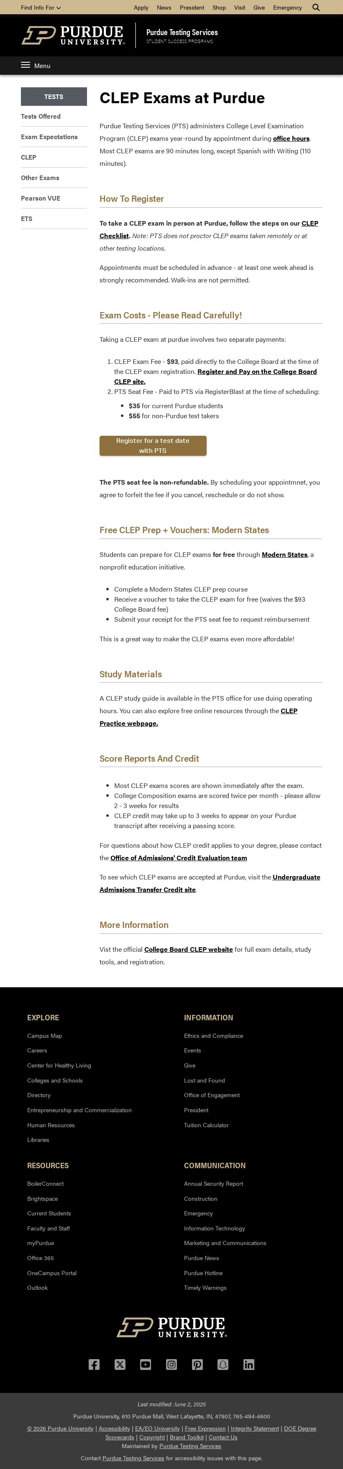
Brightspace (42, 1198)
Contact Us (223, 1437)
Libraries (38, 1139)
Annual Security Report (213, 1183)
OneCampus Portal (52, 1272)
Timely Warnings (205, 1287)
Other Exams (40, 177)
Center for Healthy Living (59, 1065)
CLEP (28, 157)
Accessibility (114, 1428)
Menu (42, 65)
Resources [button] (48, 1164)
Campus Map (44, 1035)
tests (53, 96)
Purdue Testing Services (182, 32)
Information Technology (214, 1228)
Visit (239, 7)
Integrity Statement (255, 1428)
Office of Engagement (212, 1094)
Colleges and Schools (55, 1080)
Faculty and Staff (48, 1228)
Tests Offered (41, 116)
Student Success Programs (179, 41)
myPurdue (40, 1242)
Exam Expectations (49, 136)
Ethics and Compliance (213, 1035)
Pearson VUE (40, 198)
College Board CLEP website (188, 949)
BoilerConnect (45, 1183)
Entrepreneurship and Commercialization (79, 1110)
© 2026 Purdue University (60, 1428)
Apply (141, 7)
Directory (39, 1094)
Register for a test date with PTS (152, 446)
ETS (26, 218)
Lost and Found (204, 1080)
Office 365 (40, 1257)
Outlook (37, 1287)
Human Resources (51, 1125)
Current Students (49, 1213)
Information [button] (208, 1017)
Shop (219, 7)
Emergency (287, 7)
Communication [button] (215, 1164)
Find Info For (38, 7)
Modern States (284, 554)
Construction (201, 1198)
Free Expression (205, 1428)
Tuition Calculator (206, 1125)
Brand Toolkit (187, 1437)
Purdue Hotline (203, 1272)
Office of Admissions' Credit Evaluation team (178, 857)
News (164, 7)
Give (259, 7)
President (192, 7)
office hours (291, 138)
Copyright (152, 1437)
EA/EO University (157, 1428)
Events (192, 1050)
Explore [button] (43, 1017)
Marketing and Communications (225, 1242)
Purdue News (201, 1257)
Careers (37, 1050)
